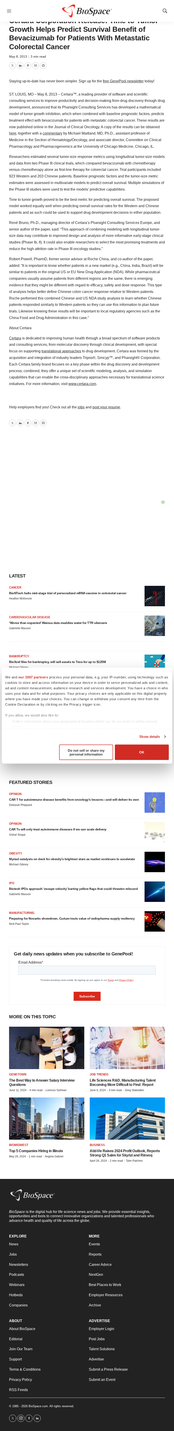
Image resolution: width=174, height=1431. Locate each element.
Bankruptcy (19, 656)
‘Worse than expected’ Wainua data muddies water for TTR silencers (58, 623)
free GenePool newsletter (123, 81)
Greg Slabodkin (134, 1090)
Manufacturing (21, 913)
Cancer (15, 587)
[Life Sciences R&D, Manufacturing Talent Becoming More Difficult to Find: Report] (127, 1048)
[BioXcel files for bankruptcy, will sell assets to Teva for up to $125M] (155, 665)
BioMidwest (18, 1145)
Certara (15, 338)
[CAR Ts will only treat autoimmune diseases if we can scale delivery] (155, 832)
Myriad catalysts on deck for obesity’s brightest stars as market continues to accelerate (72, 859)
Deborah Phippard (20, 805)
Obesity (15, 853)
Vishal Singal (17, 834)
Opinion (15, 794)
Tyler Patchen (134, 1160)
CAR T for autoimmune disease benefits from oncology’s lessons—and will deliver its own (74, 799)
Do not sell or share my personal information (86, 752)
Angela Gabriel (54, 1156)
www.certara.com (82, 384)
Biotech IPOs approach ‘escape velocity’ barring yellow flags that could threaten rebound (73, 889)
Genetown (17, 1074)
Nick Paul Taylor (19, 923)
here (12, 133)
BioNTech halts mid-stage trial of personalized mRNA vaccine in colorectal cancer (67, 593)
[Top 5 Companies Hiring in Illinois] (46, 1118)
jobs (81, 407)
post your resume (106, 407)
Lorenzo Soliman (56, 1090)
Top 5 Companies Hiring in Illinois (36, 1151)
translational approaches (61, 351)
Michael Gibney (18, 667)
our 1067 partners (33, 677)
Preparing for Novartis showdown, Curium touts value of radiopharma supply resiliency (72, 918)
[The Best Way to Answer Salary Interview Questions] (46, 1048)
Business (97, 1145)
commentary (52, 133)
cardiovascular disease (29, 617)
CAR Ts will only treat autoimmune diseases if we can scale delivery (57, 829)
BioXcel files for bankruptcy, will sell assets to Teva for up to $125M (57, 662)
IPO (11, 883)
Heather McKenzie (20, 598)
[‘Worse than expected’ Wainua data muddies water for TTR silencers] (155, 626)
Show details (149, 737)
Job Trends (99, 1074)
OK (141, 752)
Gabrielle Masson (20, 628)
